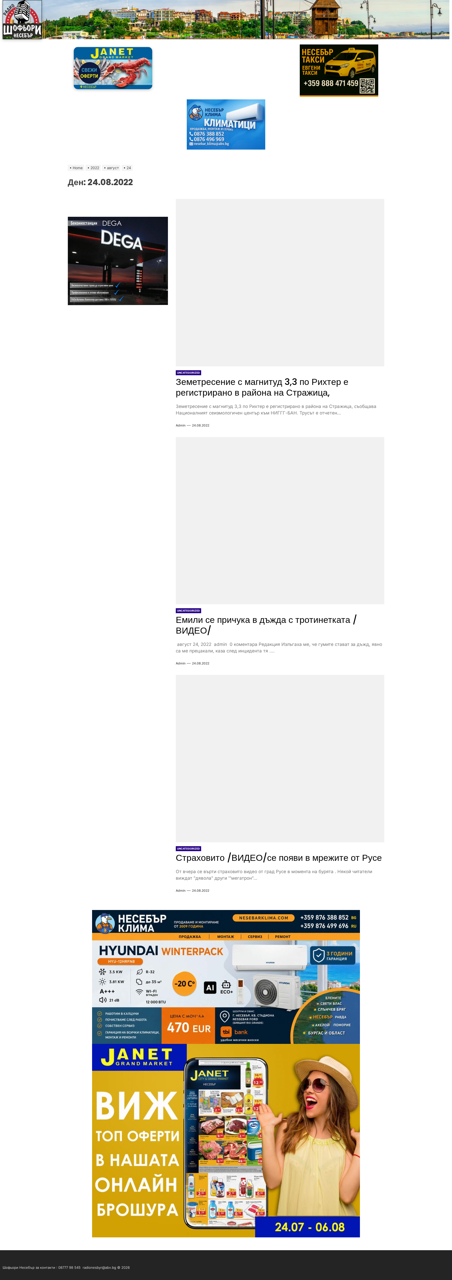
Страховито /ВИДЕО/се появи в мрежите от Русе (279, 857)
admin (180, 425)
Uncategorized (188, 372)
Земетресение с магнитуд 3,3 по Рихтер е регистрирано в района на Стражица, (262, 387)
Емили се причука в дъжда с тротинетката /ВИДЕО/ (266, 625)
